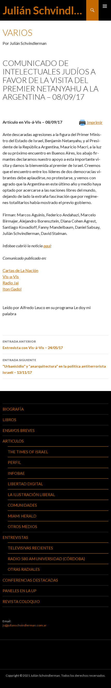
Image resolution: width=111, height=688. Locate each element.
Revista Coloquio (21, 601)
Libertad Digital (25, 483)
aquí (47, 245)
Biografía (13, 409)
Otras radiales (24, 569)
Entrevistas (15, 537)
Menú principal (105, 6)
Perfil (14, 462)
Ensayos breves (19, 430)
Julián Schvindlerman (44, 10)
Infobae (16, 473)
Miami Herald (22, 516)
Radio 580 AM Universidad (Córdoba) (46, 558)
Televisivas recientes (30, 548)
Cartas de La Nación (20, 270)
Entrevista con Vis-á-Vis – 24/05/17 (33, 344)
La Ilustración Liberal (31, 494)
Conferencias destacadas (30, 580)
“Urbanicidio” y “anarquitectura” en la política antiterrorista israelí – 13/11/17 (54, 366)
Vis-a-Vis (11, 276)
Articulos (13, 441)
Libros (9, 419)
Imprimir (94, 122)
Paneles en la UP (19, 590)
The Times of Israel (28, 451)
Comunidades (22, 505)
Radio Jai (11, 282)
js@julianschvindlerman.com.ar (24, 625)
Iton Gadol (12, 288)
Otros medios (22, 526)
